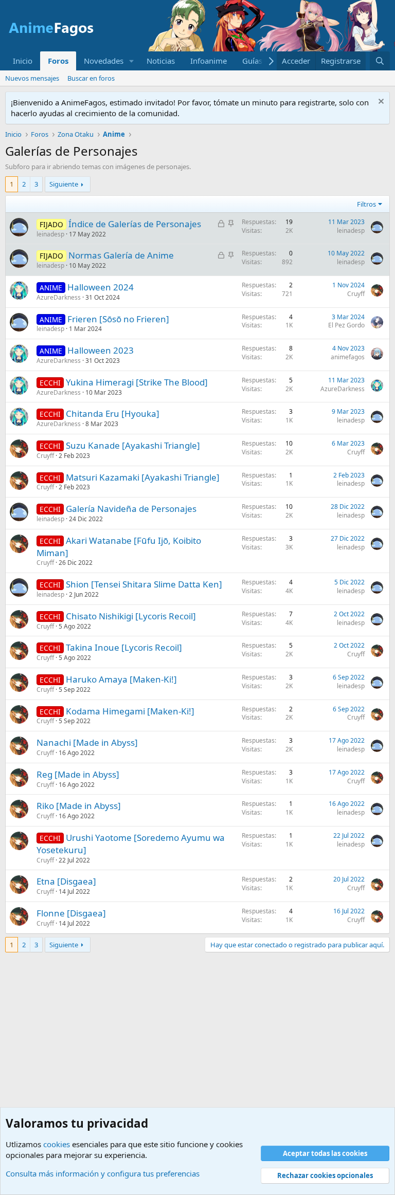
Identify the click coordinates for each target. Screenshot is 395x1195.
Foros (58, 61)
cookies (56, 1144)
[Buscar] (380, 60)
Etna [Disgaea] (66, 881)
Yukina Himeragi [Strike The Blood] (137, 382)
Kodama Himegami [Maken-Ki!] (130, 711)
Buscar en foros (91, 78)
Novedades (103, 61)
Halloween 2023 (100, 350)
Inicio (22, 61)
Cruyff (356, 293)
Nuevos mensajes (32, 78)
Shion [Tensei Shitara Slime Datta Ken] (144, 584)
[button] (131, 60)
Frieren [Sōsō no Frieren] (118, 319)
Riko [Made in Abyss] (79, 806)
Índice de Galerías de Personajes (134, 224)
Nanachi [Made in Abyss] (87, 742)
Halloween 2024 (100, 287)
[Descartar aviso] (379, 102)
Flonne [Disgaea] (71, 913)
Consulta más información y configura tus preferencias (103, 1173)
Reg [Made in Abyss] (78, 774)
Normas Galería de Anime (121, 255)
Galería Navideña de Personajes (131, 508)
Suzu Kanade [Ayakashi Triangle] (133, 445)
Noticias (161, 61)
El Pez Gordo (346, 325)
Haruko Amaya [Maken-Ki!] (121, 679)
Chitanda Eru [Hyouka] (112, 413)
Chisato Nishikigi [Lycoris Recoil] (131, 616)
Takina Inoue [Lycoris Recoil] (124, 647)
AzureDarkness (59, 297)
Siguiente (63, 184)
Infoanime (208, 61)
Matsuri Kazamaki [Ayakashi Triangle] (143, 477)
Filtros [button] (366, 204)
